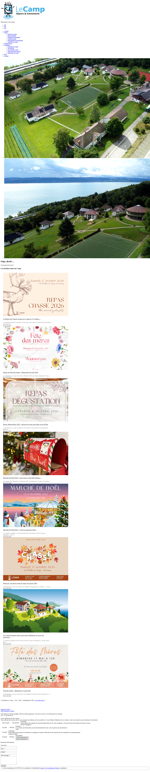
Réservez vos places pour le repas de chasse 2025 (20, 583)
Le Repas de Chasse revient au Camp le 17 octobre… (22, 319)
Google (42, 768)
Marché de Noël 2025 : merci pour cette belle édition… (22, 478)
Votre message (5, 755)
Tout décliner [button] (15, 723)
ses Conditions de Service (53, 768)
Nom (3, 748)
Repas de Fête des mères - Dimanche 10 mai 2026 (20, 372)
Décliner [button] (12, 727)
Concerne (4, 745)
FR (5, 25)
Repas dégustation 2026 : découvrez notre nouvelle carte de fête (25, 424)
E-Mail (3, 752)
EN (5, 28)
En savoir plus (7, 325)
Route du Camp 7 (5, 709)
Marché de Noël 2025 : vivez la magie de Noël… (20, 530)
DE (5, 26)
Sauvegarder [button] (19, 735)
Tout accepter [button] (5, 723)
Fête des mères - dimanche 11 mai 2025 (17, 691)
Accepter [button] (4, 727)
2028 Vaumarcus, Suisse (7, 711)
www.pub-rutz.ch (40, 700)
